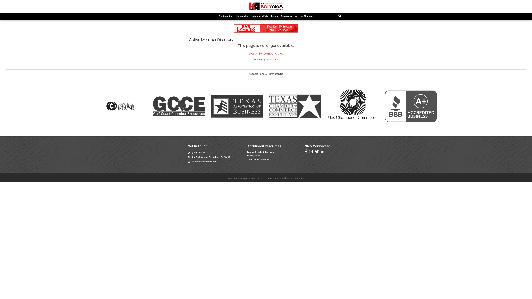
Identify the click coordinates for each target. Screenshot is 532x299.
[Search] (339, 15)
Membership (242, 16)
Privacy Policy (253, 155)
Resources (286, 16)
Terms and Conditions (258, 159)
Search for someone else (266, 54)
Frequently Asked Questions (260, 152)
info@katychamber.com (204, 161)
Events (274, 16)
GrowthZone (272, 59)
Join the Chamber (304, 16)
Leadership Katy (260, 16)
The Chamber (226, 16)
